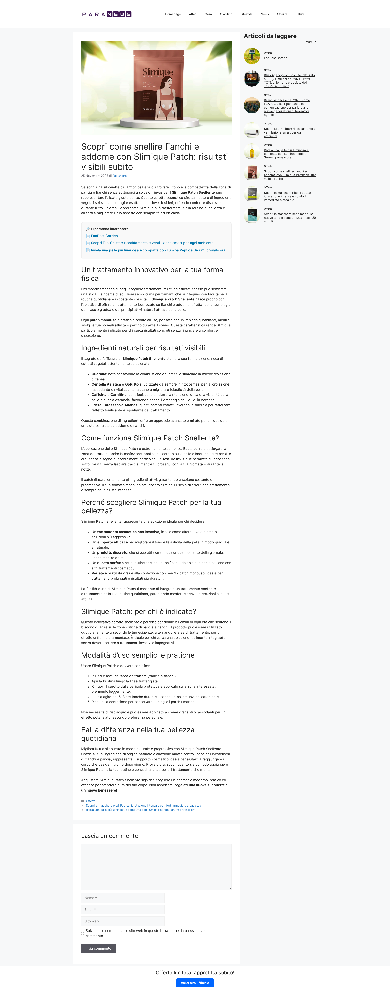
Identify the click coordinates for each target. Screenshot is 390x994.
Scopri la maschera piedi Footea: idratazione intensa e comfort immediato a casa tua (143, 805)
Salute (300, 14)
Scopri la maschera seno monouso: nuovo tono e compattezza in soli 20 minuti (290, 217)
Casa (208, 14)
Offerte (282, 14)
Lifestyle (246, 14)
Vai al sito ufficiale (195, 983)
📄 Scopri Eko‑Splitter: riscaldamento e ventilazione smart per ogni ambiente (149, 243)
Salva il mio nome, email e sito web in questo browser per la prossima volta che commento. (151, 933)
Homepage (173, 14)
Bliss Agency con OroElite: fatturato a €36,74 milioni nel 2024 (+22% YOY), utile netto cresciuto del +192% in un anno (289, 80)
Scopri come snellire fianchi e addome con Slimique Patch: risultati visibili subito (290, 175)
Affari (193, 14)
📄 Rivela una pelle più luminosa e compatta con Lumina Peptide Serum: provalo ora (155, 250)
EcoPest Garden (275, 58)
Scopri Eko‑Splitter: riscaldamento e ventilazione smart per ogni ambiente (290, 132)
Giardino (226, 14)
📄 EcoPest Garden (102, 236)
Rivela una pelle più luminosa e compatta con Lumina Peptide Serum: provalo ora (140, 809)
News (265, 14)
